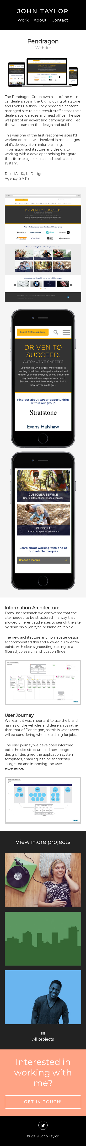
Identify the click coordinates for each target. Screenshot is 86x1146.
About (40, 20)
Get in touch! (43, 1102)
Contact (60, 20)
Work (23, 20)
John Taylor (43, 11)
